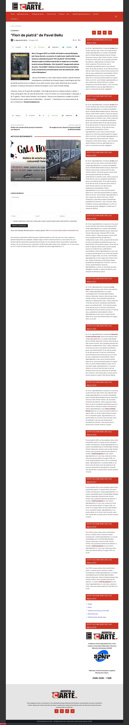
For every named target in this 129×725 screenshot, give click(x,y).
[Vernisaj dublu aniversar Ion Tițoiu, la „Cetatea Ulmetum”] (63, 160)
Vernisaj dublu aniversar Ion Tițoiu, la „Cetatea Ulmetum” (63, 178)
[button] (116, 16)
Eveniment (18, 26)
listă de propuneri (97, 453)
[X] (110, 33)
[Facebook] (94, 33)
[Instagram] (99, 33)
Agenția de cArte (21, 40)
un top (112, 48)
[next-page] (15, 184)
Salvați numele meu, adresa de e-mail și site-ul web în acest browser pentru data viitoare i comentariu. (45, 221)
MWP (90, 721)
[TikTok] (105, 33)
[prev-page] (12, 184)
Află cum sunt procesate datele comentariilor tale (62, 230)
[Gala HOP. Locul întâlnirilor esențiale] (28, 160)
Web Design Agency (81, 721)
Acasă (12, 26)
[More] (76, 47)
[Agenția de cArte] (12, 40)
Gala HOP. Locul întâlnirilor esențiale (28, 179)
